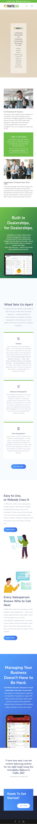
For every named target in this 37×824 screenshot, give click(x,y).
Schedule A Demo (18, 151)
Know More (10, 529)
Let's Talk (23, 806)
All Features (18, 466)
